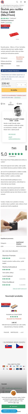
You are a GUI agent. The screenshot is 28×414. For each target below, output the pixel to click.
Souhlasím (14, 406)
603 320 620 (12, 134)
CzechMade (8, 22)
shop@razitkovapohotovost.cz (14, 138)
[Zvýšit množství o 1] (25, 85)
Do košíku (14, 90)
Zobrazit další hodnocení (19, 289)
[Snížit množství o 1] (17, 85)
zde (14, 402)
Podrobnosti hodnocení (7, 20)
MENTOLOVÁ (14, 332)
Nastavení (18, 411)
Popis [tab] (14, 148)
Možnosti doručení (6, 63)
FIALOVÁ (6, 332)
